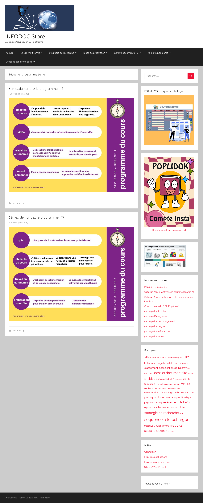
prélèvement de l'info (175, 402)
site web (162, 407)
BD (187, 357)
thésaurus (148, 426)
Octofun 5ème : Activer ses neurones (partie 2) (169, 292)
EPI (172, 379)
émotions (170, 431)
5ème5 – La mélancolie (157, 331)
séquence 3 (18, 330)
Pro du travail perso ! (158, 52)
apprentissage (174, 358)
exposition (178, 379)
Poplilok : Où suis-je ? (155, 287)
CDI (169, 363)
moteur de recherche (157, 388)
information (160, 384)
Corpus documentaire (126, 52)
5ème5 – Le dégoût (155, 326)
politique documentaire (160, 397)
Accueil (9, 52)
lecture (177, 384)
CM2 (188, 368)
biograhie (161, 363)
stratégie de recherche (161, 413)
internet (169, 384)
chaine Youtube (180, 363)
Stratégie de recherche (61, 52)
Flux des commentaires (157, 462)
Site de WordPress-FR (156, 467)
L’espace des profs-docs (19, 61)
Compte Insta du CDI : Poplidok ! (161, 306)
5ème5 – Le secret (154, 336)
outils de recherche (183, 392)
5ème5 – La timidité (155, 311)
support (182, 413)
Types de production (94, 52)
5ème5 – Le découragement (159, 321)
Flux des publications (155, 457)
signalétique (149, 408)
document (149, 373)
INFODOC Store (25, 36)
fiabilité (186, 379)
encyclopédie (163, 379)
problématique (183, 397)
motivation (175, 389)
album (149, 357)
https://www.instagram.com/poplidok (169, 230)
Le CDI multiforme (30, 52)
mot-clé (185, 383)
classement (151, 367)
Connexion (150, 451)
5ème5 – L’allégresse (155, 316)
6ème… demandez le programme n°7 (36, 217)
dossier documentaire (170, 373)
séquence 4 (18, 203)
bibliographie (150, 363)
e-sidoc (149, 378)
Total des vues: (152, 483)
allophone (160, 357)
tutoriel (160, 431)
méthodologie (166, 392)
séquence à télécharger (166, 419)
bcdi (182, 358)
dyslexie (190, 373)
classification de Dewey (173, 367)
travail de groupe (164, 425)
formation (149, 384)
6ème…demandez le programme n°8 (36, 89)
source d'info (176, 407)
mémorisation (151, 392)
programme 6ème (152, 402)
